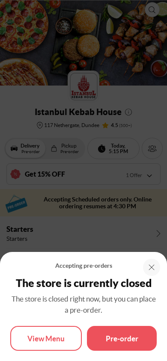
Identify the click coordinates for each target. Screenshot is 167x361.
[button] (151, 267)
